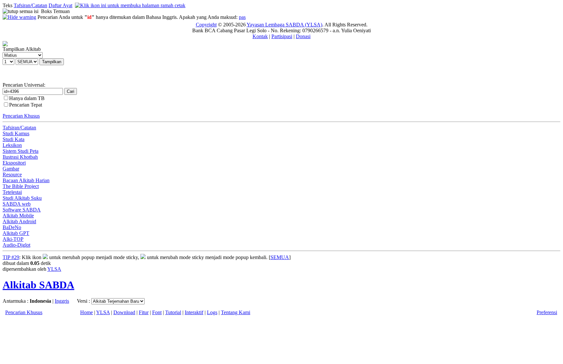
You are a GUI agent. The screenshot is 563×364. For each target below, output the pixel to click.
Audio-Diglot (16, 245)
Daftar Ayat (60, 5)
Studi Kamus (16, 133)
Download (124, 312)
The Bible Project (21, 186)
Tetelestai (12, 192)
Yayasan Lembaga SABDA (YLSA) (284, 24)
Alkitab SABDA (38, 285)
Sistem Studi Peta (20, 151)
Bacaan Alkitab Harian (26, 180)
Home (86, 312)
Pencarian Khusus (21, 116)
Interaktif (194, 312)
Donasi (303, 36)
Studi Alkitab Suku (22, 198)
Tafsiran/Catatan (30, 5)
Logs (212, 312)
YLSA (54, 269)
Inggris (62, 301)
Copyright (206, 24)
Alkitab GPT (16, 233)
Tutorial (173, 312)
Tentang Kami (235, 312)
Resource (12, 174)
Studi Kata (13, 139)
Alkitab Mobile (18, 215)
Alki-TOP (13, 239)
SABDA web (17, 204)
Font (157, 312)
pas (242, 17)
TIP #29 (11, 257)
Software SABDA (22, 209)
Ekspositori (14, 163)
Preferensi (547, 312)
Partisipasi (281, 36)
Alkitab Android (19, 221)
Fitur (144, 312)
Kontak (260, 36)
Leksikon (12, 145)
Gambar (11, 168)
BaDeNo (12, 227)
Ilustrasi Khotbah (20, 157)
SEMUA (279, 257)
